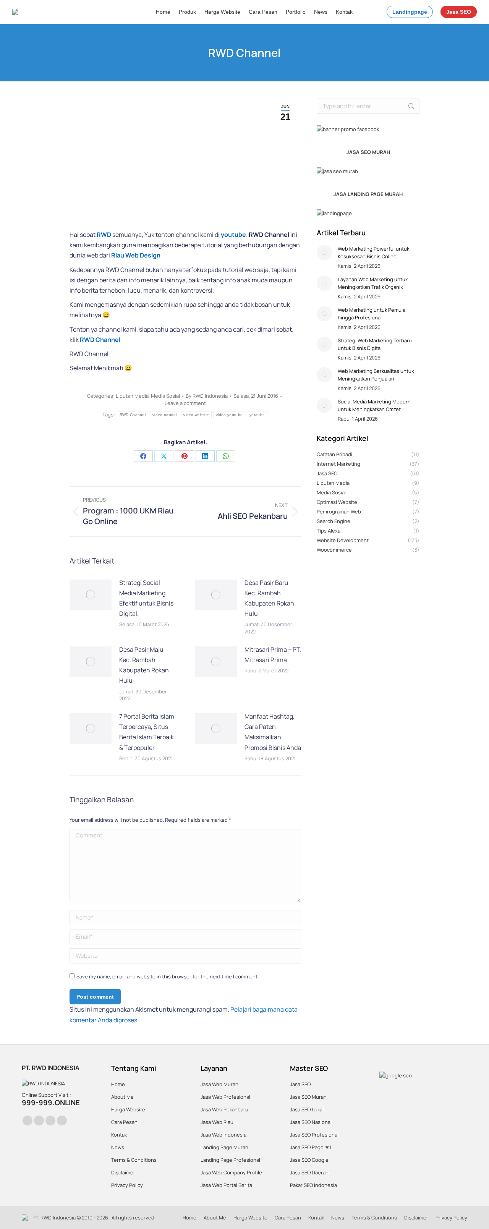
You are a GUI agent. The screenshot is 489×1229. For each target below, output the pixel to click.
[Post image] (91, 595)
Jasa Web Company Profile (231, 1172)
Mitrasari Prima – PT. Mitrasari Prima (272, 654)
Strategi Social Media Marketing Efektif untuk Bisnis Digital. (146, 598)
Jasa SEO (300, 1084)
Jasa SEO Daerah (309, 1172)
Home (118, 1084)
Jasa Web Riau (217, 1122)
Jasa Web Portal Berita (226, 1185)
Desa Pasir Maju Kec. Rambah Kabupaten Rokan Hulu (144, 665)
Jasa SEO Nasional (311, 1122)
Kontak (119, 1134)
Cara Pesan (124, 1122)
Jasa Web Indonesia (223, 1134)
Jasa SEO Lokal (307, 1109)
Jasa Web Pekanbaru (224, 1109)
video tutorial (164, 415)
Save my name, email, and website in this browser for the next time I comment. (167, 976)
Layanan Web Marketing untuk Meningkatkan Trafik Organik (373, 283)
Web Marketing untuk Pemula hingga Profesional (371, 313)
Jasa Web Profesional (225, 1096)
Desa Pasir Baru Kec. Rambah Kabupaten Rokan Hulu (269, 598)
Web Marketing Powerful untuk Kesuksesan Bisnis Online (373, 252)
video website (196, 415)
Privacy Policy (127, 1185)
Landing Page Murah (224, 1147)
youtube (257, 415)
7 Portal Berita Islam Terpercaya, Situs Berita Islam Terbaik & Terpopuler (146, 732)
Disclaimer (123, 1172)
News (117, 1147)
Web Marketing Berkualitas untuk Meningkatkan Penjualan (376, 375)
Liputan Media (132, 395)
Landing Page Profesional (230, 1159)
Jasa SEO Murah (308, 1096)
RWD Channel (133, 415)
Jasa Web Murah (219, 1084)
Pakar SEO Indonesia (313, 1185)
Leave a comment (185, 403)
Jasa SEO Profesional (314, 1134)
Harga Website (128, 1109)
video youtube (229, 415)
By (207, 395)
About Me (122, 1096)
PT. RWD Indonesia (54, 1217)
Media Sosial (165, 395)
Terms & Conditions (134, 1159)
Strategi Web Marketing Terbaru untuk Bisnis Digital (375, 344)
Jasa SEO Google (309, 1159)
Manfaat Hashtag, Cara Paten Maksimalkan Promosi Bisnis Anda (272, 732)
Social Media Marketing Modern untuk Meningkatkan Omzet (374, 405)
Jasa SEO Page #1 (310, 1147)
